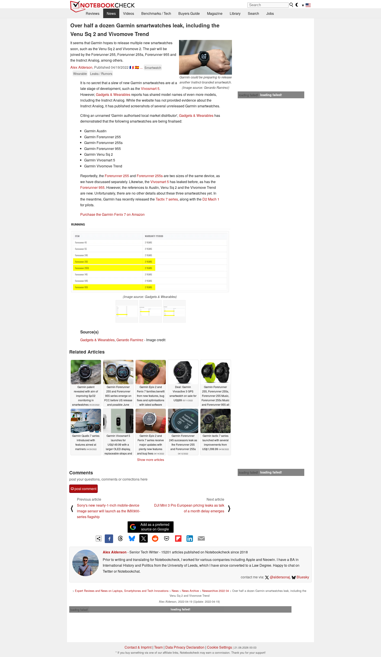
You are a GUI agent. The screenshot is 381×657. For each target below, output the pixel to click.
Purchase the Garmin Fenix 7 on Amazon (112, 214)
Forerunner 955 (92, 187)
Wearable (80, 73)
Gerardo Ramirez (129, 339)
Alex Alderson (81, 67)
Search (253, 13)
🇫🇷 (131, 67)
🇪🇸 (137, 67)
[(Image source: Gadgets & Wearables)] (149, 257)
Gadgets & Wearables (113, 94)
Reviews (92, 13)
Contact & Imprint (138, 647)
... (141, 67)
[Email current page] (201, 538)
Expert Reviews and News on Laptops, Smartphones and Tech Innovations (121, 591)
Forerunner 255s (150, 175)
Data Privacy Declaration (184, 647)
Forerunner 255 (117, 175)
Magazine (214, 13)
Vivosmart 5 (150, 88)
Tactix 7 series (167, 199)
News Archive (190, 591)
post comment (85, 488)
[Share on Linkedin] (189, 538)
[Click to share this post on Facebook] (109, 538)
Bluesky (302, 576)
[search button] (291, 5)
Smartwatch (152, 67)
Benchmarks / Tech (156, 13)
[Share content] (99, 539)
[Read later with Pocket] (166, 538)
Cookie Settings (219, 647)
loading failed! (248, 95)
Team (158, 647)
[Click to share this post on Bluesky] (132, 538)
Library (235, 13)
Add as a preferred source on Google (154, 527)
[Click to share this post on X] (143, 538)
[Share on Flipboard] (178, 538)
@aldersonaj (279, 576)
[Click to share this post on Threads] (120, 538)
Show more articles (150, 459)
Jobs (270, 13)
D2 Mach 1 (210, 199)
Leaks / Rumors (101, 73)
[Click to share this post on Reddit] (155, 538)
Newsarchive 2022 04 (215, 591)
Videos (128, 13)
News (111, 13)
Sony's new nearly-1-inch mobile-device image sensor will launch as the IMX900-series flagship (108, 511)
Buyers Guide (189, 13)
